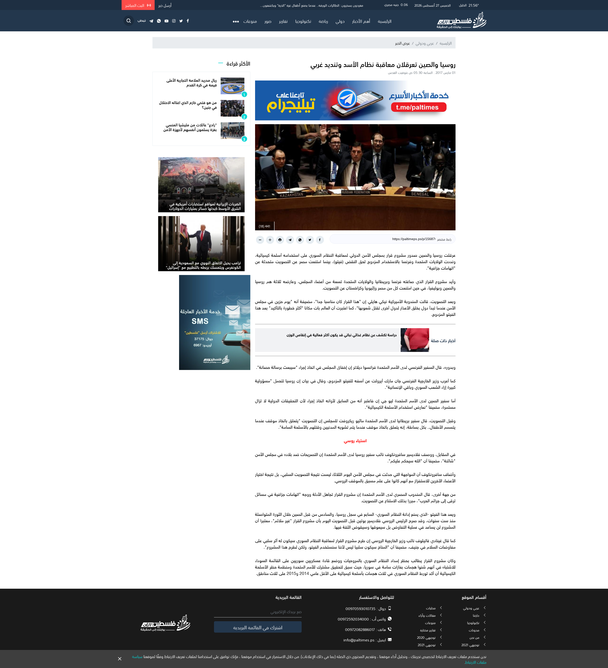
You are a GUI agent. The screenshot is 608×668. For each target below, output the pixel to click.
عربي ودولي (425, 43)
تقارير (283, 20)
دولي (340, 20)
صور (268, 20)
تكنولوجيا (303, 20)
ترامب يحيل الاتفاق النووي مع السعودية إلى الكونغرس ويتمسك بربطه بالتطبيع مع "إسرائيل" (203, 265)
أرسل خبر (164, 5)
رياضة (323, 20)
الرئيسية (385, 20)
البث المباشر (135, 5)
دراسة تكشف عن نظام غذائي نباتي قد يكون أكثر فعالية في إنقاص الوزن (342, 334)
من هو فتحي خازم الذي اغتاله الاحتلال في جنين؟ (188, 104)
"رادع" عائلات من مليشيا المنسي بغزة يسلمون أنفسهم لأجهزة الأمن (190, 127)
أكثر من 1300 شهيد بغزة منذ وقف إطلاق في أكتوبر (328, 5)
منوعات (250, 20)
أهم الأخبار (361, 20)
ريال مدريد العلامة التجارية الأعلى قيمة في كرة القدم (191, 82)
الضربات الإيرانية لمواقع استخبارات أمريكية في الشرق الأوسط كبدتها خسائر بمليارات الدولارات (205, 206)
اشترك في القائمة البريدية (257, 627)
